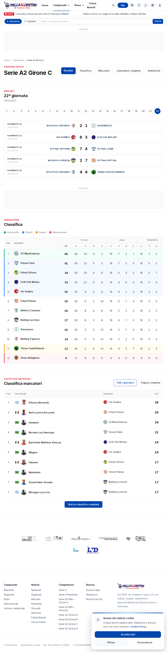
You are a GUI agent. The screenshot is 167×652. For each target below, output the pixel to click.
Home (45, 5)
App (123, 5)
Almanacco (92, 594)
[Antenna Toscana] (135, 538)
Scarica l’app (93, 590)
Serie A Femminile (68, 594)
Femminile (36, 603)
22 (157, 111)
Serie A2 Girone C (68, 624)
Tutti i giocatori (125, 382)
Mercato (35, 599)
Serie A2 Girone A (68, 614)
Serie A (63, 590)
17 (122, 111)
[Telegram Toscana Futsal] (153, 5)
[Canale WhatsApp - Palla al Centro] (146, 5)
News (78, 5)
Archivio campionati (14, 608)
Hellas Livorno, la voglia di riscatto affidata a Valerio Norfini (113, 13)
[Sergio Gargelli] (81, 538)
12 (86, 111)
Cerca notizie (38, 622)
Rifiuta (111, 642)
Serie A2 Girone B (68, 619)
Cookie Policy (10, 645)
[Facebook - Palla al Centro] (132, 5)
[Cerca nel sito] (113, 5)
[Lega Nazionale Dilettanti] (93, 550)
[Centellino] (53, 538)
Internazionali (11, 603)
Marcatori (104, 70)
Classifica (85, 70)
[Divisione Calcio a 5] (73, 550)
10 (71, 111)
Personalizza (144, 642)
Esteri (7, 599)
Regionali (9, 594)
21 (150, 111)
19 (136, 111)
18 (129, 111)
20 (143, 111)
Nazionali (9, 590)
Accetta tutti (128, 634)
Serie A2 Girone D (68, 628)
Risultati (68, 70)
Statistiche (154, 70)
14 (100, 111)
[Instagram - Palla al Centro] (139, 5)
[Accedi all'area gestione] (160, 5)
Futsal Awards (91, 5)
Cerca (157, 21)
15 (107, 111)
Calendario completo (129, 70)
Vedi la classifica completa (83, 504)
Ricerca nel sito (94, 599)
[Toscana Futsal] (108, 538)
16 (114, 111)
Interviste (36, 612)
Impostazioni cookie (30, 645)
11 (79, 111)
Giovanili (35, 608)
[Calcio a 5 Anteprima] (29, 538)
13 (93, 111)
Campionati (59, 5)
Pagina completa (150, 382)
